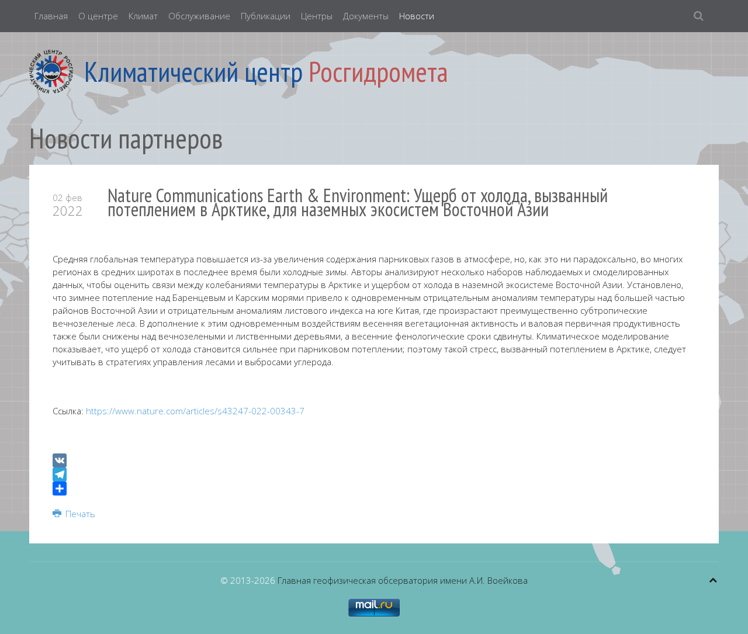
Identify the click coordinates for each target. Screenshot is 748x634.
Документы (366, 16)
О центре (98, 16)
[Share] (374, 488)
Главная (51, 16)
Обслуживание (199, 16)
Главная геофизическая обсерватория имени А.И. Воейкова (403, 580)
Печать (79, 513)
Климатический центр (193, 71)
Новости (416, 16)
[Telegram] (374, 474)
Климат (143, 16)
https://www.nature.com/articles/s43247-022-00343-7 (195, 411)
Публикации (265, 16)
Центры (317, 16)
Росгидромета (378, 71)
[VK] (374, 460)
